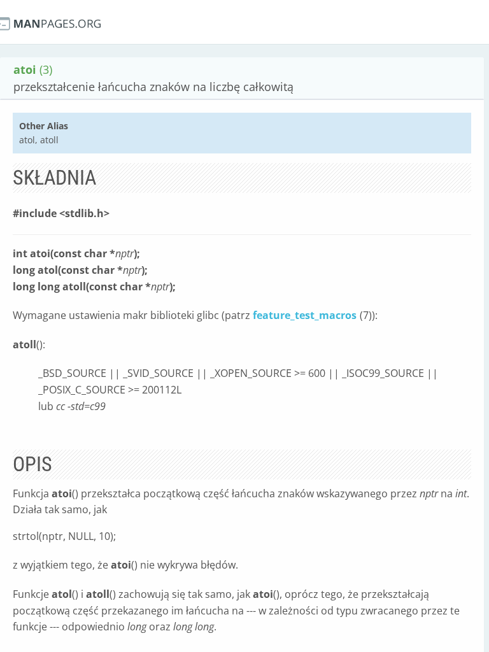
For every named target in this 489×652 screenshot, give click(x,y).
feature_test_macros (305, 315)
